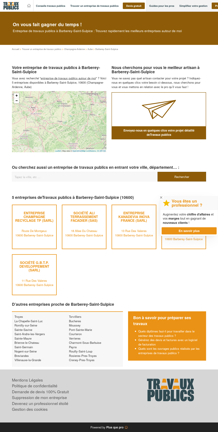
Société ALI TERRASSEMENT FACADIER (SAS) (84, 216)
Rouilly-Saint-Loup (80, 351)
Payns (73, 347)
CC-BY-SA (101, 150)
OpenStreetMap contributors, (84, 150)
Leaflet (58, 150)
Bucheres (75, 321)
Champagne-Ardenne (74, 49)
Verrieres (75, 338)
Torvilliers (75, 316)
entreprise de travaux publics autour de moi (68, 78)
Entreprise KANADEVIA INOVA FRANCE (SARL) (134, 216)
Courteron (75, 334)
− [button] (16, 101)
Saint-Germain (23, 347)
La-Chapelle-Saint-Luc (28, 321)
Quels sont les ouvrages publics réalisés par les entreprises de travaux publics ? (169, 350)
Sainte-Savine (23, 329)
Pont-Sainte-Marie (80, 329)
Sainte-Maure (23, 338)
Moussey (75, 325)
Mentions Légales (27, 380)
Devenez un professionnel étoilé (40, 403)
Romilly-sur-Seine (25, 325)
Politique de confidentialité (34, 385)
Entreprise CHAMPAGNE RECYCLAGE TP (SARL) (34, 216)
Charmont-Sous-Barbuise (85, 342)
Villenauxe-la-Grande (27, 360)
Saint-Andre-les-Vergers (29, 334)
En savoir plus (189, 231)
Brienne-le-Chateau (26, 342)
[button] (50, 6)
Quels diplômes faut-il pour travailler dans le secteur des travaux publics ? (166, 333)
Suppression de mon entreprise (39, 397)
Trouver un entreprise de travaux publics (41, 49)
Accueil (15, 49)
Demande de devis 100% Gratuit (40, 391)
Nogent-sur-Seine (25, 351)
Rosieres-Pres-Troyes (83, 355)
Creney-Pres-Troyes (82, 360)
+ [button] (16, 95)
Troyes (18, 316)
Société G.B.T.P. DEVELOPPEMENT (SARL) (34, 266)
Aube (90, 49)
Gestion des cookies (30, 409)
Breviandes (21, 355)
